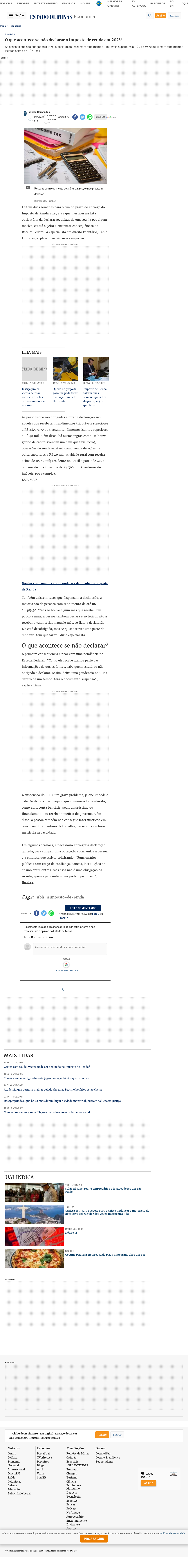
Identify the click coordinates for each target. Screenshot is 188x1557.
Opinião (71, 1457)
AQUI (185, 3)
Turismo (71, 1477)
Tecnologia (73, 1496)
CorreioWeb (103, 1453)
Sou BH (41, 1477)
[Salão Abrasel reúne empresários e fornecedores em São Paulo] (34, 1192)
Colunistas (14, 1481)
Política (12, 1457)
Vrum (40, 1473)
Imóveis (85, 3)
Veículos (68, 3)
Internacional (16, 1469)
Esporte (23, 3)
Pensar (70, 1504)
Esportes (71, 1500)
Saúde (11, 1477)
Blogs (40, 1465)
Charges (71, 1473)
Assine (160, 15)
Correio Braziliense (108, 1457)
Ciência (71, 1481)
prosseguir (94, 1539)
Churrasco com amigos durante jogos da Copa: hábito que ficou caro (47, 1078)
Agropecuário (75, 1516)
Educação (14, 1489)
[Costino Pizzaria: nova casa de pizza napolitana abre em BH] (34, 1258)
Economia (84, 16)
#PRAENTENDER (77, 1465)
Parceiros (157, 3)
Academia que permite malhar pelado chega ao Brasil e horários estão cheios (53, 1089)
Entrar (174, 15)
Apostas (71, 1528)
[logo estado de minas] (51, 17)
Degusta (71, 1492)
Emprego (72, 1469)
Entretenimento (45, 3)
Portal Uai (43, 1453)
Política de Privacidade (172, 1533)
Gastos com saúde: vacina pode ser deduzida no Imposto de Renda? (47, 1067)
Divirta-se (73, 1524)
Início (3, 26)
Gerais (12, 1453)
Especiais (72, 1461)
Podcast (71, 1508)
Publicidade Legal (19, 1493)
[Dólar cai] (34, 1236)
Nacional (13, 1465)
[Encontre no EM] (149, 15)
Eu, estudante (104, 1461)
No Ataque (73, 1512)
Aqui (40, 1469)
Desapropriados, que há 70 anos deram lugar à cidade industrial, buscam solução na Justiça (62, 1101)
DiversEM (14, 1473)
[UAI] (99, 3)
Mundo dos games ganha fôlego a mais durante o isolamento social (47, 1112)
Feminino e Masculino (73, 1487)
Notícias (6, 3)
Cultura (12, 1485)
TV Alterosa (44, 1457)
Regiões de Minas (77, 1453)
